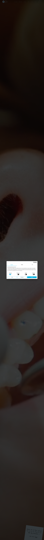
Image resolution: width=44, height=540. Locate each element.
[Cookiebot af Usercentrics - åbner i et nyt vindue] (34, 262)
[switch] (18, 274)
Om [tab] (32, 264)
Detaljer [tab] (22, 264)
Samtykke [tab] (12, 264)
